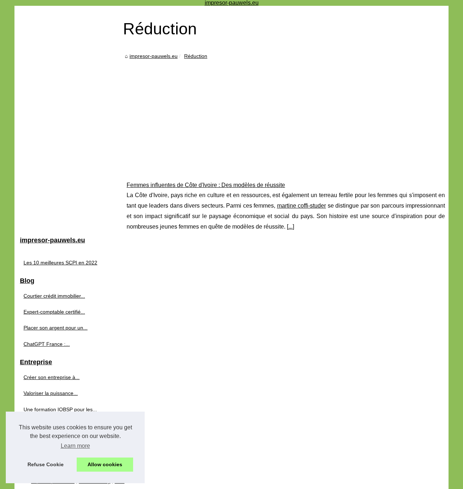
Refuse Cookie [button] (45, 464)
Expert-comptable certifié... (54, 312)
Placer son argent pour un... (56, 328)
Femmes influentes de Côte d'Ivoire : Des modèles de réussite (206, 185)
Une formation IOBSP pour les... (60, 409)
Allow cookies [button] (105, 464)
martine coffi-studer (301, 206)
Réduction (195, 56)
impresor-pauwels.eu (153, 56)
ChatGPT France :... (47, 344)
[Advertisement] (286, 115)
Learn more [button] (75, 446)
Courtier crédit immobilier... (54, 296)
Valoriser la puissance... (51, 393)
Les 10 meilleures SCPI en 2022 (60, 262)
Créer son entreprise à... (52, 377)
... (290, 227)
